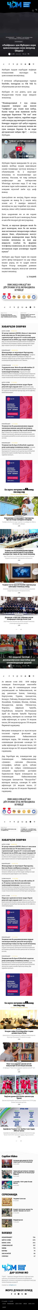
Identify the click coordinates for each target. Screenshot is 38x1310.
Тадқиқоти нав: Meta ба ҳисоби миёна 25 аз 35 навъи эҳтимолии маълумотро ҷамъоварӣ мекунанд (18, 370)
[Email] (21, 64)
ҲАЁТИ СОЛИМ (6, 331)
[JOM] (9, 54)
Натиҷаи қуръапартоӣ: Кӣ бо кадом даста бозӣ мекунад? (23, 1161)
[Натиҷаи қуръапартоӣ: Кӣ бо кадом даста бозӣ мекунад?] (7, 1163)
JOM (13, 54)
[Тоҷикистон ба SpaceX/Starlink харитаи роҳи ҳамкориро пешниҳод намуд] (19, 573)
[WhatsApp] (17, 64)
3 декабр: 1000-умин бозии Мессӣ (22, 1182)
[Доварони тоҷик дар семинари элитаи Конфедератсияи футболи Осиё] (19, 605)
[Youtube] (26, 1294)
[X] (13, 64)
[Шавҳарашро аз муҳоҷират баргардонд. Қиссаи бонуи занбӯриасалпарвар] (19, 506)
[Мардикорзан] (7, 1223)
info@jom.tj (12, 1285)
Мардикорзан (18, 1220)
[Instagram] (15, 1294)
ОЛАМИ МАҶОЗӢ (6, 365)
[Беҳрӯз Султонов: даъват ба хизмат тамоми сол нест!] (7, 1212)
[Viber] (33, 64)
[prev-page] (16, 630)
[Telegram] (29, 64)
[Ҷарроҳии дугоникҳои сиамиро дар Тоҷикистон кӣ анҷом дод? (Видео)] (7, 1174)
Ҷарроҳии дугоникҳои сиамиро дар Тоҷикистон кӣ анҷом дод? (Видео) (24, 1172)
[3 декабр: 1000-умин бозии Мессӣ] (7, 1185)
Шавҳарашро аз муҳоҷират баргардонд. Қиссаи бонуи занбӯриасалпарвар (19, 519)
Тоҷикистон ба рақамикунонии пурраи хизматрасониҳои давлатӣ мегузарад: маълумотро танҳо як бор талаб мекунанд (19, 428)
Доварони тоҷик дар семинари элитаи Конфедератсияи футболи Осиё (19, 618)
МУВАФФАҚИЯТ (10, 37)
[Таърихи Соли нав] (7, 1202)
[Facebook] (9, 64)
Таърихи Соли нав (19, 1198)
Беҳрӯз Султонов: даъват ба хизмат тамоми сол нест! (23, 1210)
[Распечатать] (25, 64)
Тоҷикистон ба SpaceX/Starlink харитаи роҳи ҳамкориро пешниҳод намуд (19, 586)
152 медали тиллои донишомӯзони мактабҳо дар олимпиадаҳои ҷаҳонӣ (9, 316)
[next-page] (21, 630)
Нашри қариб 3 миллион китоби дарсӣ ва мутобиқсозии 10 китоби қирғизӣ (28, 316)
